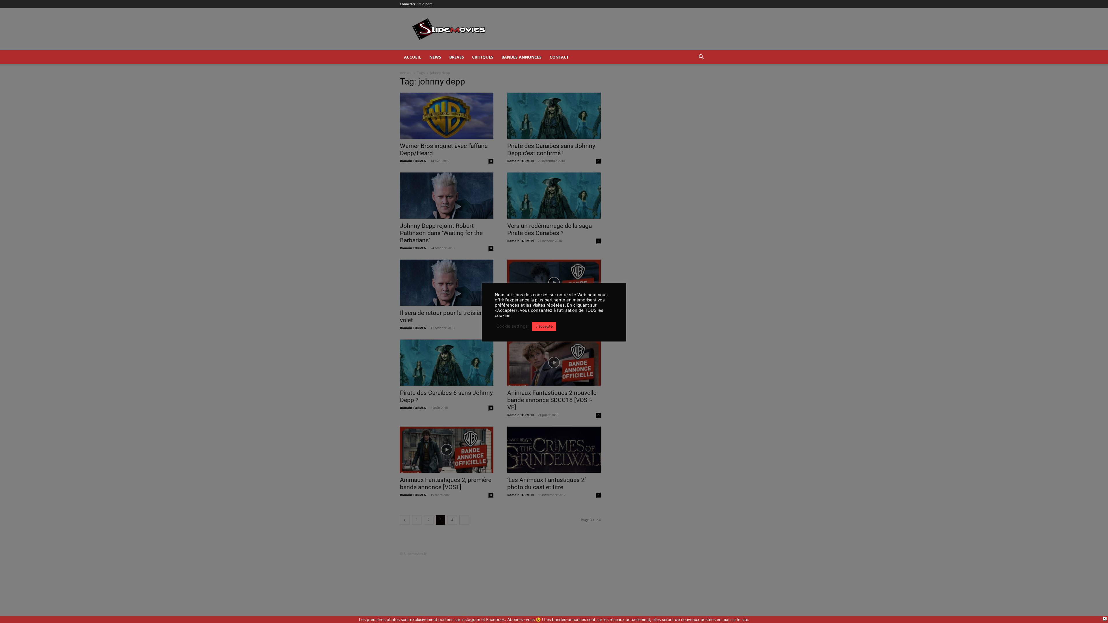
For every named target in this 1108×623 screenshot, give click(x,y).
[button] (701, 57)
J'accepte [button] (544, 326)
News (435, 57)
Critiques (482, 57)
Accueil (412, 57)
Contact (559, 57)
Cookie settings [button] (512, 326)
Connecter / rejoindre (416, 4)
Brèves (456, 57)
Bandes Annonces (521, 57)
